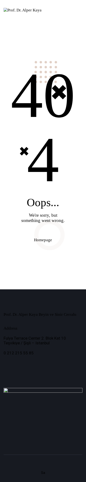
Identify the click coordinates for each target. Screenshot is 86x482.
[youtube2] (46, 364)
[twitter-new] (21, 364)
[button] (66, 10)
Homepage (43, 240)
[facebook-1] (9, 364)
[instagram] (33, 364)
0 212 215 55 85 (19, 353)
